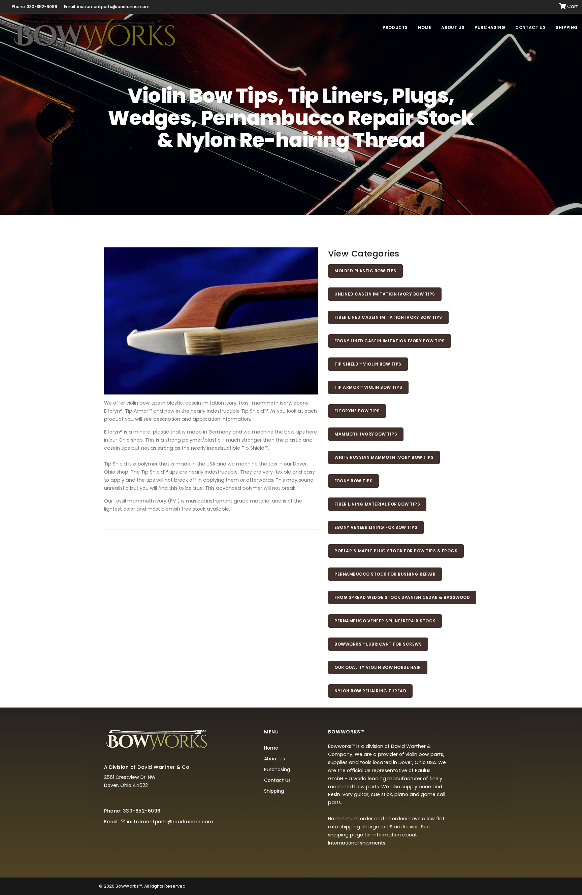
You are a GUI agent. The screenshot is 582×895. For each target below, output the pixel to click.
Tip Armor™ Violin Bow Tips (368, 387)
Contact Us (530, 27)
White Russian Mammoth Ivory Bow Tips (383, 457)
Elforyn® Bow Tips (357, 411)
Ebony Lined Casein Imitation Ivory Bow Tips (389, 341)
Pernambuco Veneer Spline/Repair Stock (384, 621)
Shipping (567, 27)
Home (424, 27)
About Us (452, 27)
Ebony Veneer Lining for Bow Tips (375, 527)
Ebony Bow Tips (353, 481)
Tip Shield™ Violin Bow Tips (367, 364)
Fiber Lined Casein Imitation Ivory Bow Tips (388, 317)
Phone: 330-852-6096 (34, 6)
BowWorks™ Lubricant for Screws (378, 644)
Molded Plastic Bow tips (365, 271)
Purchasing (490, 27)
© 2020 (107, 886)
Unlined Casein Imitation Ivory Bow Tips (384, 294)
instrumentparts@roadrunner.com (170, 821)
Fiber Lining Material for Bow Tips (377, 504)
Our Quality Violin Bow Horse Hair (377, 667)
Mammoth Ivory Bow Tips (365, 434)
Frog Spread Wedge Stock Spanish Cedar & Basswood (402, 597)
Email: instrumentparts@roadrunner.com (107, 6)
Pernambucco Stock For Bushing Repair (384, 574)
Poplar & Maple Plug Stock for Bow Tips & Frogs (395, 551)
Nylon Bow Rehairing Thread (370, 691)
